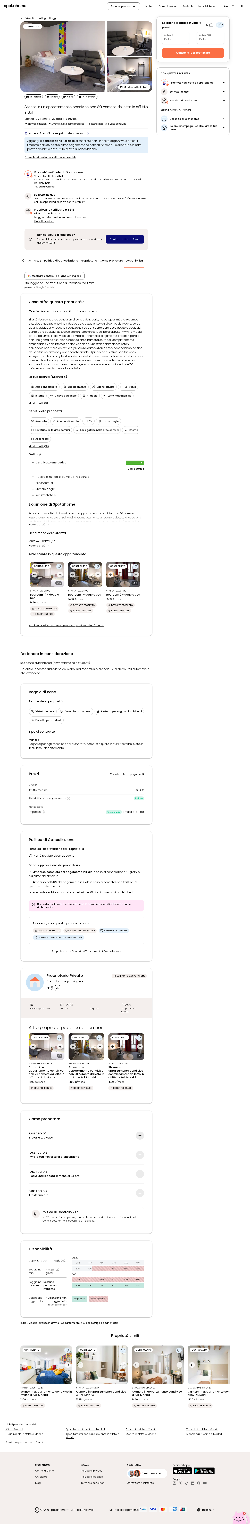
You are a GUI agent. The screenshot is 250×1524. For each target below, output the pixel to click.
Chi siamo (41, 1476)
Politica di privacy (91, 1470)
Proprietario (89, 261)
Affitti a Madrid (14, 1429)
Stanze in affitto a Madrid (141, 1434)
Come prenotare (111, 261)
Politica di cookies (92, 1476)
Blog (38, 1483)
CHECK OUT (205, 35)
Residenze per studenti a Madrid (25, 1442)
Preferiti (188, 6)
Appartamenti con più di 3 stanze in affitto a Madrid (92, 1435)
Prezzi (37, 261)
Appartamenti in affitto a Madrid (85, 1429)
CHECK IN (168, 35)
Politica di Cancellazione (61, 261)
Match (149, 6)
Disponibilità (134, 261)
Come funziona (168, 6)
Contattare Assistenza (140, 1483)
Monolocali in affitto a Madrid (204, 1434)
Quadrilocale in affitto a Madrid (24, 1434)
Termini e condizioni (93, 1483)
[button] (229, 6)
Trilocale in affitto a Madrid (202, 1429)
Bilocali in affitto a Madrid (141, 1429)
